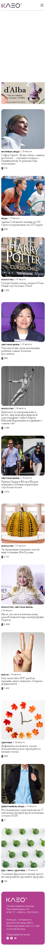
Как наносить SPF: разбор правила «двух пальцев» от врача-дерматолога (22, 681)
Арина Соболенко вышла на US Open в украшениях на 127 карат (22, 223)
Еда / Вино (7, 870)
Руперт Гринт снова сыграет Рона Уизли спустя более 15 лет (22, 284)
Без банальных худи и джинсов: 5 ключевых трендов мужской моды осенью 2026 (22, 812)
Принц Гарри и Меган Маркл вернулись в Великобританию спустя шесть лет (19, 484)
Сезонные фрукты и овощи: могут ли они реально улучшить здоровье (22, 875)
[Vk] (15, 938)
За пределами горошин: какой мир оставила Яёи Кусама (20, 551)
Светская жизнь (10, 344)
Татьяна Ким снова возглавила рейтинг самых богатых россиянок (20, 351)
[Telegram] (7, 938)
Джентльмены (9, 806)
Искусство (7, 279)
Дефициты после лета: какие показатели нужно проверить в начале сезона (21, 748)
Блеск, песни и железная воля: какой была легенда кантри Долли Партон (22, 617)
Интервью (6, 152)
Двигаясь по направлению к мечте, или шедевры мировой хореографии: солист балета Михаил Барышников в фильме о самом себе (21, 417)
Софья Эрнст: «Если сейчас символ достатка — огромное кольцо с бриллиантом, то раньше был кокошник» (22, 159)
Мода (16, 152)
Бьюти (5, 675)
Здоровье (6, 742)
